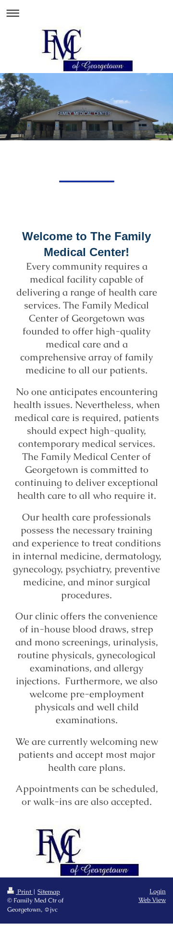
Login (157, 891)
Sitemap (48, 892)
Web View (152, 900)
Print (24, 892)
